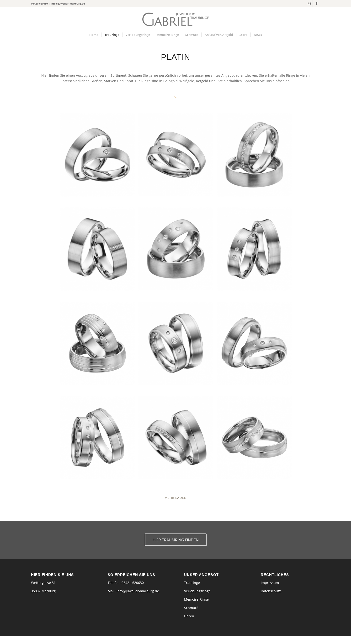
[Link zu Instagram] (309, 3)
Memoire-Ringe (196, 599)
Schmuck (191, 607)
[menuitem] (93, 35)
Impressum (270, 582)
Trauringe (192, 582)
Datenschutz (271, 591)
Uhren (189, 616)
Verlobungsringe (197, 591)
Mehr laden (176, 498)
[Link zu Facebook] (316, 3)
